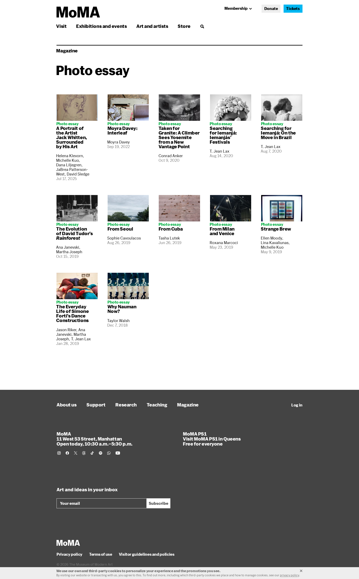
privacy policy (289, 575)
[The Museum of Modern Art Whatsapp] (109, 453)
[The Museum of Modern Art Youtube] (118, 453)
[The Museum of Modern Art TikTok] (92, 453)
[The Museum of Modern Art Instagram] (59, 453)
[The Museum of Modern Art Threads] (84, 453)
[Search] (202, 26)
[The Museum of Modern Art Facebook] (67, 453)
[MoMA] (68, 542)
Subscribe (158, 503)
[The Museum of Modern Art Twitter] (75, 453)
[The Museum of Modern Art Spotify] (100, 453)
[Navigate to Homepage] (78, 12)
